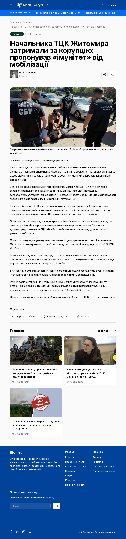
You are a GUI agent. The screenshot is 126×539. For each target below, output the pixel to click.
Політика (27, 22)
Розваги (69, 457)
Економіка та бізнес (75, 466)
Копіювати (84, 317)
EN (111, 5)
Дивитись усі (105, 330)
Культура (70, 480)
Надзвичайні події (75, 462)
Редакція (98, 457)
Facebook (51, 317)
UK (114, 5)
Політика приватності (104, 466)
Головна (14, 22)
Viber (35, 317)
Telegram (20, 317)
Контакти (98, 462)
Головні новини (22, 13)
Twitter (68, 317)
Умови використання (104, 471)
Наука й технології (75, 484)
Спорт (68, 475)
